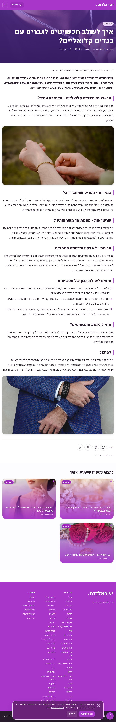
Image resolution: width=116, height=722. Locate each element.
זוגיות (52, 618)
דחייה (72, 713)
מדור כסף (68, 639)
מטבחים (51, 652)
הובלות (69, 618)
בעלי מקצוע (67, 609)
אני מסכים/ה (87, 713)
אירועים (69, 601)
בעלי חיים (51, 605)
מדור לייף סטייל (48, 639)
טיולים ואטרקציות (64, 626)
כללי (70, 630)
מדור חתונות (49, 635)
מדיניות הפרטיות (57, 707)
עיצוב (70, 683)
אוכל (70, 597)
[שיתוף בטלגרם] (87, 447)
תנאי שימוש (30, 609)
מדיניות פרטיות (28, 605)
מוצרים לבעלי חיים (66, 653)
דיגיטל (69, 614)
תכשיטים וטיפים (48, 700)
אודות (32, 597)
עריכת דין (68, 687)
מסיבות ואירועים (65, 663)
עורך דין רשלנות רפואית (48, 678)
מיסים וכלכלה (49, 659)
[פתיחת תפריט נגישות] (110, 716)
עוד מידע (51, 672)
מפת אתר (31, 618)
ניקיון (70, 672)
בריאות (52, 609)
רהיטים (52, 692)
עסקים (52, 683)
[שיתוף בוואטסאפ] (103, 447)
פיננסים (51, 687)
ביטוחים (69, 605)
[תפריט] (5, 5)
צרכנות (69, 692)
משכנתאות (50, 663)
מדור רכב (51, 647)
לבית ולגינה (50, 630)
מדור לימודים (66, 643)
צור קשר (31, 601)
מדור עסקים (67, 647)
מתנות (69, 667)
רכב (70, 696)
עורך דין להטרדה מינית (65, 678)
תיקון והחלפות (49, 696)
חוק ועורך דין (66, 622)
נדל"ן (53, 667)
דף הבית (110, 70)
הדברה (52, 614)
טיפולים (51, 626)
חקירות (52, 622)
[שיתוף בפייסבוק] (95, 447)
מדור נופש (50, 643)
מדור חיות (68, 635)
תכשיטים (108, 23)
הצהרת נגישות (29, 614)
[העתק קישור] (80, 447)
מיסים (69, 659)
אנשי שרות (50, 601)
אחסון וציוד (50, 597)
